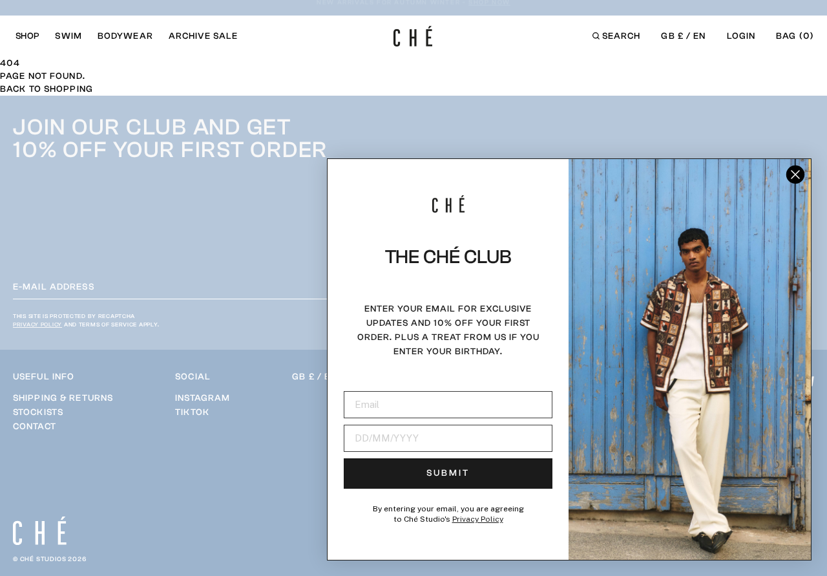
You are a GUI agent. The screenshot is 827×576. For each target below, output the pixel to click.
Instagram (202, 398)
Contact (34, 426)
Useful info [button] (43, 377)
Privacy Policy (37, 324)
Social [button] (193, 377)
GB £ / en (683, 36)
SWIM (68, 36)
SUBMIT (448, 473)
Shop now (490, 9)
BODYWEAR (125, 36)
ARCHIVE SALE (203, 36)
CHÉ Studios (43, 559)
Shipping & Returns (63, 398)
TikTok (192, 412)
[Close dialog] (795, 174)
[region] (63, 412)
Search (621, 36)
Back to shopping (46, 89)
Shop (27, 36)
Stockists (38, 412)
